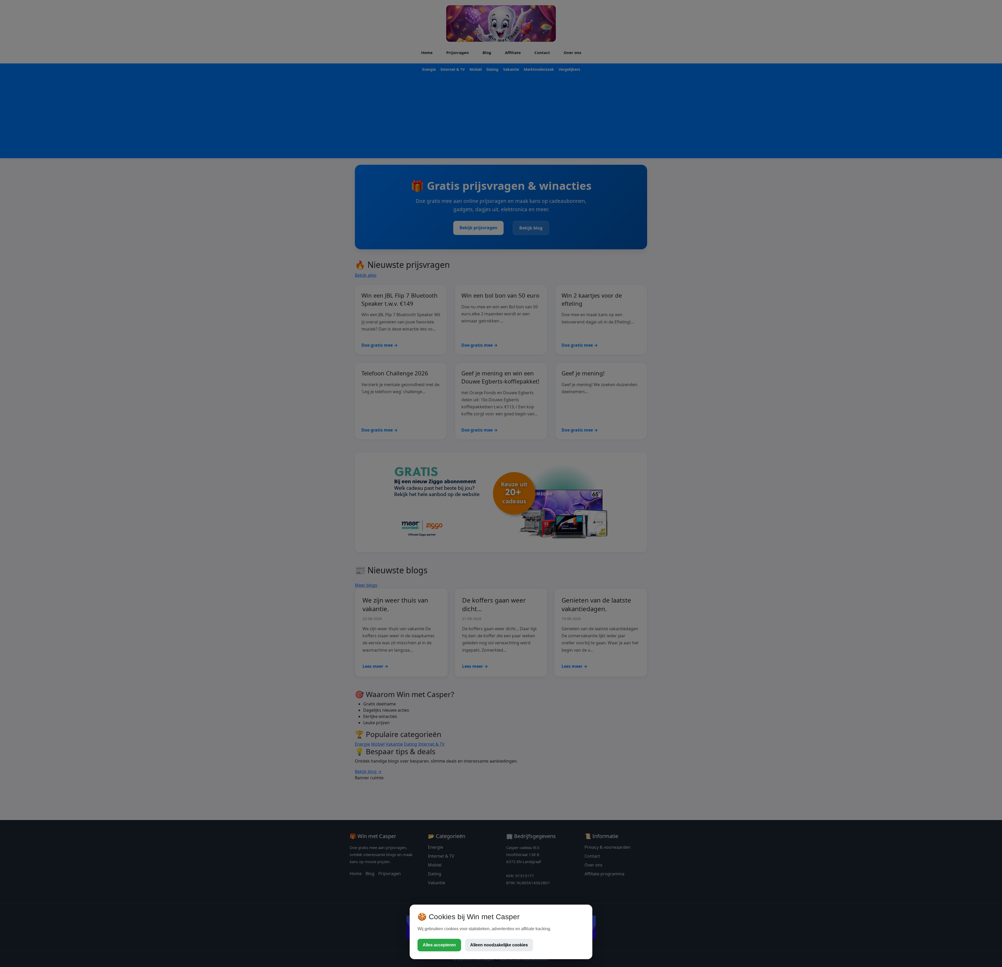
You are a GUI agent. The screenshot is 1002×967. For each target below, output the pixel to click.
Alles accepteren (439, 945)
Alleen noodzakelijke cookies (499, 945)
